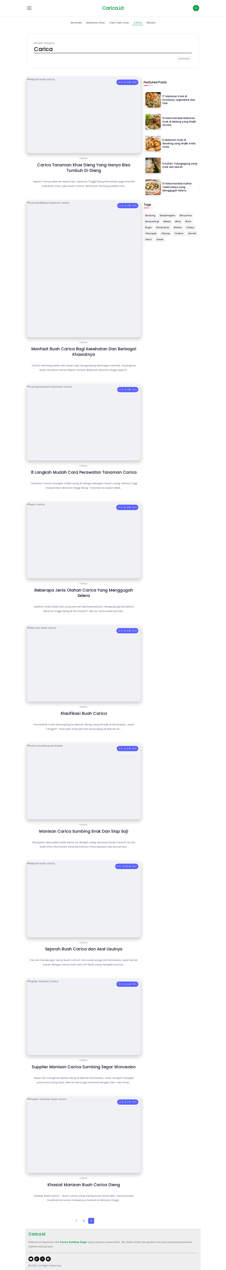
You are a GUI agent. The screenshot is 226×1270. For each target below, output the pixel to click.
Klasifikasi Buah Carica (84, 713)
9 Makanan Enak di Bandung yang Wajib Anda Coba (179, 143)
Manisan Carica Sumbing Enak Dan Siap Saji (83, 831)
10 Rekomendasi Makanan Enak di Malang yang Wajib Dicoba (179, 121)
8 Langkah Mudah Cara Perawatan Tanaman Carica (84, 472)
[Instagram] (42, 1258)
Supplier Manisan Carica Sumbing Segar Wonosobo (84, 1067)
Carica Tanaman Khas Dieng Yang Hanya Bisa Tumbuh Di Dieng (83, 167)
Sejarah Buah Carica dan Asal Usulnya (83, 949)
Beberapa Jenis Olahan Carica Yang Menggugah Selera (83, 592)
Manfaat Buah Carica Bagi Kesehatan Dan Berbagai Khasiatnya (83, 351)
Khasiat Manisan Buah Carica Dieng (84, 1184)
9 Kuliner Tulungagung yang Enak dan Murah (179, 165)
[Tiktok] (36, 1258)
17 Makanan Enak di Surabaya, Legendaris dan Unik (178, 100)
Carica (83, 158)
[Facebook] (48, 1258)
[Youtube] (30, 1258)
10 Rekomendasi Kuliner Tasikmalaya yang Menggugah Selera (177, 187)
